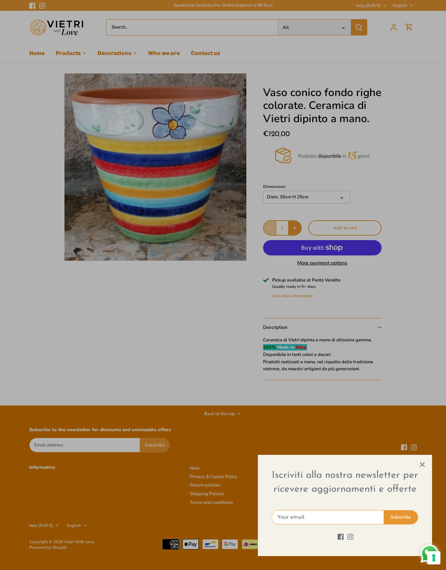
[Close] (422, 464)
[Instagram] (350, 536)
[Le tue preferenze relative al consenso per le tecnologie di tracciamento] (433, 557)
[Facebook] (341, 536)
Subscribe (401, 517)
